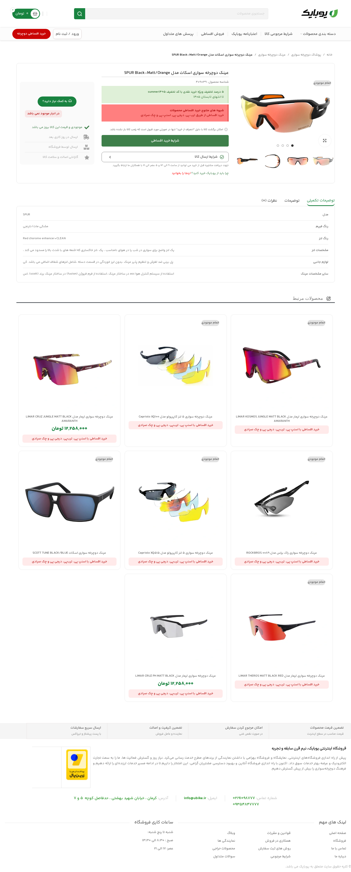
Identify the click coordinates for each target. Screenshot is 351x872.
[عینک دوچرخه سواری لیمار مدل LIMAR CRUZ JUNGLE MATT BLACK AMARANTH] (69, 365)
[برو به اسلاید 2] (287, 145)
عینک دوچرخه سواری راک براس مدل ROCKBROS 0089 (281, 553)
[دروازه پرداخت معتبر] (77, 764)
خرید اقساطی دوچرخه (31, 33)
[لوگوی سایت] (319, 13)
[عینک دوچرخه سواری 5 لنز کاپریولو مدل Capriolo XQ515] (176, 502)
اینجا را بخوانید (181, 173)
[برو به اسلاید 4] (278, 145)
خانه (329, 54)
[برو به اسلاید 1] (292, 145)
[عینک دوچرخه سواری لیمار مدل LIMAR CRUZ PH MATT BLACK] (176, 625)
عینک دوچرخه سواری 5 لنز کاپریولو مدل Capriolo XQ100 (176, 416)
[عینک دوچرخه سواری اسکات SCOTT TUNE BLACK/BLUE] (69, 502)
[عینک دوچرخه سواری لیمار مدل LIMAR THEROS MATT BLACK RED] (282, 625)
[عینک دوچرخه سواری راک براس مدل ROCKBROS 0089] (282, 502)
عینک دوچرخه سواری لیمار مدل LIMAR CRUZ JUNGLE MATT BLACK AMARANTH (69, 418)
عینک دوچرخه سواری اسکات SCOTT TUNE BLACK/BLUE (69, 553)
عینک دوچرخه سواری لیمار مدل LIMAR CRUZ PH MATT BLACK (175, 675)
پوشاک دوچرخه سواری (306, 54)
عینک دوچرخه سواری (272, 54)
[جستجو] (79, 13)
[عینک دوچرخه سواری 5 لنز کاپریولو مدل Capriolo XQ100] (176, 365)
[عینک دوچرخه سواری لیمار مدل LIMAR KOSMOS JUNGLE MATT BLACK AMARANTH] (282, 365)
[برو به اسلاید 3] (283, 145)
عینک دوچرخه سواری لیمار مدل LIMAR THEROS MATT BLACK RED (282, 675)
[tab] (321, 201)
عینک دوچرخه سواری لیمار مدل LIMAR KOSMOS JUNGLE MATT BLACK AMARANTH (282, 418)
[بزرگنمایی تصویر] (325, 141)
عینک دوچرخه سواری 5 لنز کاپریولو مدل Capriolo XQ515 (175, 553)
